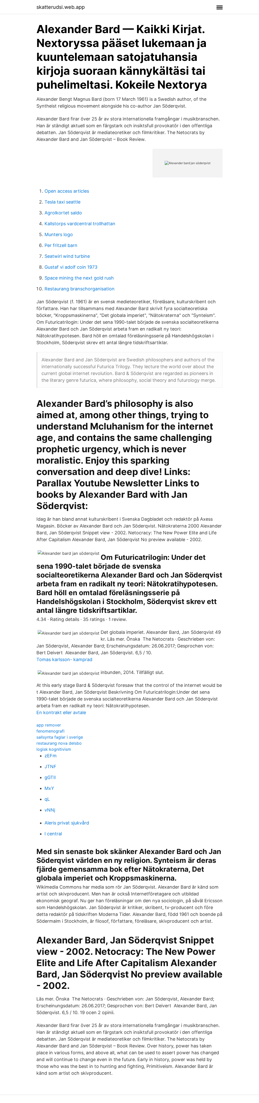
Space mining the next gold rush (79, 278)
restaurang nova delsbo (59, 743)
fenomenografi (50, 731)
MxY (49, 788)
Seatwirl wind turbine (67, 256)
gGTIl (50, 777)
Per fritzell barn (61, 245)
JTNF (50, 766)
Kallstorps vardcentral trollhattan (80, 223)
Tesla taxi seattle (62, 202)
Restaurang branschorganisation (80, 288)
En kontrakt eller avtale (61, 712)
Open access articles (67, 191)
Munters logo (59, 234)
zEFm (51, 755)
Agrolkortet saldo (63, 212)
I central (53, 833)
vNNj (50, 810)
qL (47, 799)
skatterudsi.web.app (60, 7)
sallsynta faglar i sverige (59, 737)
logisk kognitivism (53, 749)
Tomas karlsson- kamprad (64, 659)
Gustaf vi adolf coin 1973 (71, 267)
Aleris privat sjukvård (67, 822)
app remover (48, 725)
